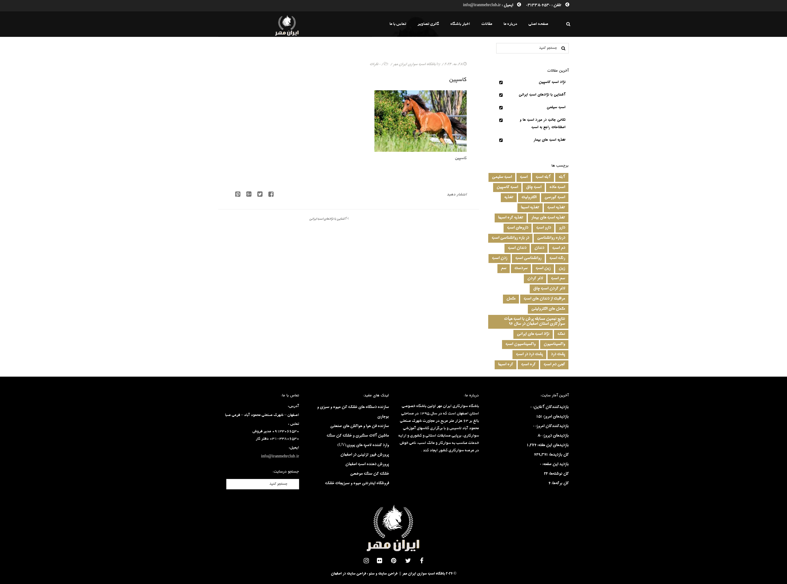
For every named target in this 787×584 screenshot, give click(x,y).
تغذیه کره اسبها (510, 218)
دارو (562, 228)
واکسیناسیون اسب (520, 344)
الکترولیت (528, 197)
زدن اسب (499, 258)
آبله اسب (543, 177)
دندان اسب (517, 248)
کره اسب (528, 365)
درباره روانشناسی (551, 238)
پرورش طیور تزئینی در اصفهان (364, 455)
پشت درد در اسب (529, 354)
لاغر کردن (535, 278)
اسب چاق (533, 187)
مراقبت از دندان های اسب (544, 299)
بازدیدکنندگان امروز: (552, 426)
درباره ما (510, 24)
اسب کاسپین (507, 187)
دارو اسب (543, 228)
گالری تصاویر (428, 24)
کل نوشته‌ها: (558, 474)
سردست (521, 268)
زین (562, 268)
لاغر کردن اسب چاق (549, 289)
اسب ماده (557, 187)
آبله (562, 177)
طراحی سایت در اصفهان (348, 574)
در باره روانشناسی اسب (510, 238)
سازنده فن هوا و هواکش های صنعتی (359, 426)
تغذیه (508, 197)
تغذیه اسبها (530, 208)
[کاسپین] (258, 196)
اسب (524, 177)
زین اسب (543, 268)
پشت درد (558, 354)
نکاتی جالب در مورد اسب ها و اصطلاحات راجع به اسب (542, 124)
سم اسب (558, 278)
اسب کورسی (554, 197)
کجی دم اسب (554, 365)
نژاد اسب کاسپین (552, 82)
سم (503, 268)
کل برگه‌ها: (560, 483)
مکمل (511, 299)
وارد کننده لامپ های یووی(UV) (363, 445)
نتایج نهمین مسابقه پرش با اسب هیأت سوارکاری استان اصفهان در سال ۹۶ (534, 321)
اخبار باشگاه (460, 24)
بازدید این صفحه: (555, 464)
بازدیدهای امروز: (555, 417)
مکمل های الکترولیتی (548, 309)
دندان (539, 248)
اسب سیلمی (556, 108)
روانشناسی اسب (528, 258)
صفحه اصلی (538, 24)
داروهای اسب (517, 228)
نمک (561, 334)
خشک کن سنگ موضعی (369, 474)
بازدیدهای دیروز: (555, 436)
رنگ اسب (557, 258)
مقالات (486, 24)
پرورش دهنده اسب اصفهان (367, 464)
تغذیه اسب (556, 208)
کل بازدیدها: (558, 455)
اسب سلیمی (502, 177)
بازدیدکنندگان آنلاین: (550, 407)
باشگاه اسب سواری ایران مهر (414, 65)
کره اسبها (505, 365)
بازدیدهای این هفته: (552, 445)
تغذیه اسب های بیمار (549, 140)
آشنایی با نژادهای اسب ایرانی (327, 219)
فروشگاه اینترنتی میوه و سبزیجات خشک (357, 483)
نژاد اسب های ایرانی (533, 334)
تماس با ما (398, 24)
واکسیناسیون (554, 344)
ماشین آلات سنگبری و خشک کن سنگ (357, 436)
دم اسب (558, 248)
